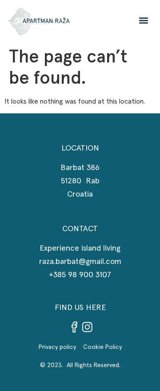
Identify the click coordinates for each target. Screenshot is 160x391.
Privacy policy (61, 347)
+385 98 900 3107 (80, 275)
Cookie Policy (102, 347)
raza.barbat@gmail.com (80, 262)
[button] (143, 20)
